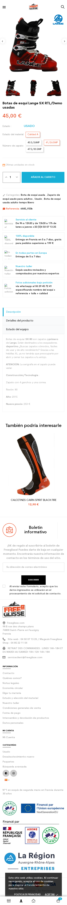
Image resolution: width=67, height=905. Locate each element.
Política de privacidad (27, 895)
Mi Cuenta (9, 737)
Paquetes (8, 762)
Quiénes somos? (12, 678)
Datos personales (13, 723)
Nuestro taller (11, 703)
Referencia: (11, 209)
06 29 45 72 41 (43, 286)
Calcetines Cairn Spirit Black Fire (33, 500)
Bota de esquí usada (33, 195)
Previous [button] (2, 41)
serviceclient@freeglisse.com (25, 657)
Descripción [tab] (13, 312)
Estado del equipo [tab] (17, 329)
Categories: (11, 195)
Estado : (7, 126)
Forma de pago (11, 713)
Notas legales (11, 683)
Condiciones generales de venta (22, 708)
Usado (39, 199)
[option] (33, 44)
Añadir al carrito (43, 177)
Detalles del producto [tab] (19, 320)
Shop (9, 901)
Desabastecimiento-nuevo (18, 757)
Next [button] (64, 41)
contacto (8, 673)
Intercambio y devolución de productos (26, 718)
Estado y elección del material (20, 698)
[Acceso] (21, 900)
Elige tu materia (12, 693)
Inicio (33, 901)
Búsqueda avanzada (15, 767)
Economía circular (13, 688)
